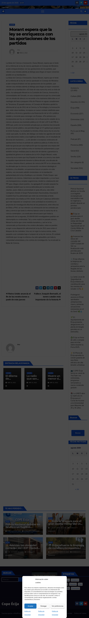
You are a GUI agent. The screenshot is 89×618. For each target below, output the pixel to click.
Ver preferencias (57, 606)
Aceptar (30, 606)
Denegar (43, 606)
